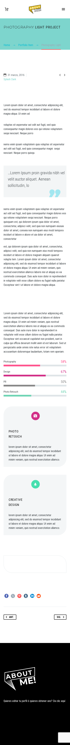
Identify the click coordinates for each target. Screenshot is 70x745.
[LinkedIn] (32, 596)
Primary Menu (63, 9)
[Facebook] (6, 596)
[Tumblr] (26, 596)
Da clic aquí (59, 701)
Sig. (59, 617)
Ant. (11, 617)
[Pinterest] (19, 596)
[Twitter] (13, 596)
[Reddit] (39, 596)
